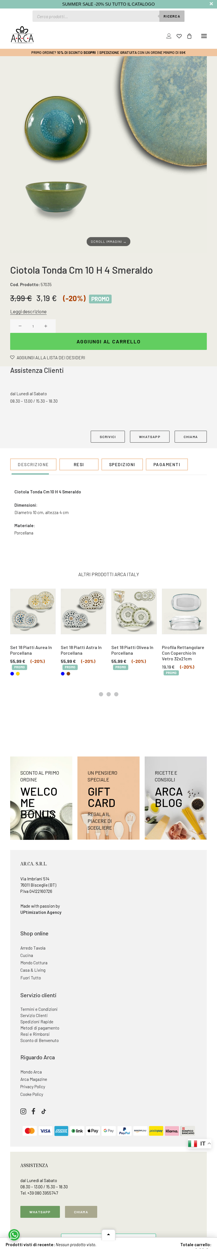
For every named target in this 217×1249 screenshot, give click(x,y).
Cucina (26, 955)
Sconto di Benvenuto (39, 1040)
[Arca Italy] (22, 34)
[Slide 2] (108, 694)
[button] (204, 36)
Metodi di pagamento (39, 1027)
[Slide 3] (116, 694)
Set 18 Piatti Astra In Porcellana (81, 650)
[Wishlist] (177, 36)
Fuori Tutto (30, 977)
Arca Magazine (33, 1079)
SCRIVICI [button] (108, 437)
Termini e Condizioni (39, 1009)
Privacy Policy (32, 1086)
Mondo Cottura (33, 962)
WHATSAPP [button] (149, 437)
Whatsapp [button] (40, 1212)
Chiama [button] (81, 1212)
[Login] (166, 36)
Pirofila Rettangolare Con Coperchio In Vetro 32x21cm (183, 652)
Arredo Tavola (32, 947)
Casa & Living (32, 970)
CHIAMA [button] (191, 437)
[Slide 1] (101, 694)
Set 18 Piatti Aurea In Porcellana (31, 650)
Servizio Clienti (34, 1015)
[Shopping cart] (187, 36)
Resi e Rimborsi (35, 1034)
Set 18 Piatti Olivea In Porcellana (132, 650)
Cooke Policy (31, 1094)
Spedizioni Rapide (36, 1021)
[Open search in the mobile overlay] (108, 16)
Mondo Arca (31, 1071)
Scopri (89, 52)
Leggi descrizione (28, 311)
